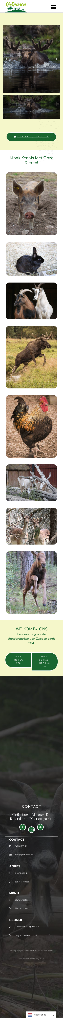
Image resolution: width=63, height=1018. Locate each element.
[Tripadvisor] (40, 827)
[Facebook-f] (22, 827)
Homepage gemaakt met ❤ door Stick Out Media (31, 950)
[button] (53, 7)
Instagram (31, 829)
